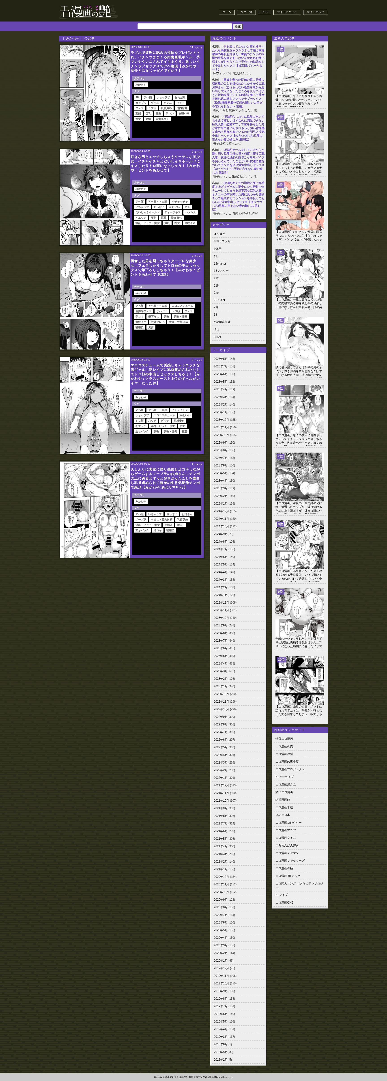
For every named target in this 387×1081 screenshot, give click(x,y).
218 (216, 285)
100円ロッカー (223, 241)
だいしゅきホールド (147, 212)
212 (216, 278)
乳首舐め (182, 519)
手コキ (139, 316)
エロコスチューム (182, 305)
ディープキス (172, 212)
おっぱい (159, 207)
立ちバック (142, 431)
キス (187, 207)
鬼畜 (151, 327)
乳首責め (166, 108)
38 (215, 314)
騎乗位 (139, 327)
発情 (148, 119)
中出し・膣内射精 (161, 519)
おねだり (180, 97)
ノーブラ (140, 519)
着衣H (181, 524)
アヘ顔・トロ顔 (157, 201)
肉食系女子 (162, 119)
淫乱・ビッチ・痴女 (147, 223)
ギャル (155, 102)
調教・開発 (180, 316)
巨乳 (148, 113)
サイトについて (287, 12)
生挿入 (168, 524)
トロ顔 (176, 311)
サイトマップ (315, 12)
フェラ (139, 108)
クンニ (168, 102)
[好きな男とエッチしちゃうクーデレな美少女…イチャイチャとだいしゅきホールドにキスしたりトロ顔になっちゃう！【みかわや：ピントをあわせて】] (95, 197)
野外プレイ (157, 322)
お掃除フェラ (143, 311)
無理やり (183, 113)
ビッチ (180, 102)
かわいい (174, 207)
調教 (166, 316)
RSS (265, 12)
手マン (170, 113)
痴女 (138, 119)
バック (152, 420)
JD (137, 97)
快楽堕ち (176, 217)
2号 (216, 307)
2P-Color (219, 300)
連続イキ (190, 223)
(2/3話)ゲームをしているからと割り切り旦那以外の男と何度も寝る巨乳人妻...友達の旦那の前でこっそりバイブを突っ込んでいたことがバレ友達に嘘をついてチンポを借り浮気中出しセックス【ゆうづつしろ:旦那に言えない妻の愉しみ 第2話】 (238, 161)
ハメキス (190, 212)
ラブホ (152, 108)
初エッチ (140, 217)
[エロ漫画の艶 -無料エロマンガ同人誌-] (88, 5)
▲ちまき (220, 233)
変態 (138, 113)
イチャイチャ (180, 201)
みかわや (140, 84)
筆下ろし (153, 316)
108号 (217, 248)
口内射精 (181, 108)
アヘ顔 (139, 514)
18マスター (221, 270)
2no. (216, 292)
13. (216, 256)
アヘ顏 (148, 97)
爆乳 (167, 223)
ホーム (226, 12)
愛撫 (158, 113)
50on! (217, 337)
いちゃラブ (163, 97)
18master (220, 263)
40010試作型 (222, 322)
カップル (140, 102)
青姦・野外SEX (178, 322)
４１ (217, 329)
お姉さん (187, 514)
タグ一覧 (246, 12)
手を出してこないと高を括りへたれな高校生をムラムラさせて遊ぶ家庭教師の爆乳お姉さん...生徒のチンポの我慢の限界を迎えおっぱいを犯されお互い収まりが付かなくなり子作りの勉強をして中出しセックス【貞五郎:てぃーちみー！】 (238, 58)
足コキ (158, 530)
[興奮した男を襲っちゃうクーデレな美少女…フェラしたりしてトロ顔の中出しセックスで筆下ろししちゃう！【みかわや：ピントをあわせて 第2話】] (95, 301)
